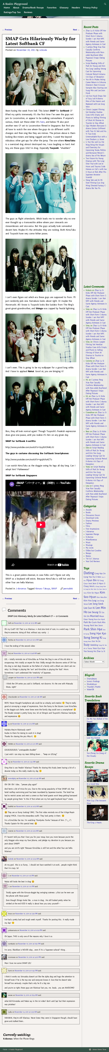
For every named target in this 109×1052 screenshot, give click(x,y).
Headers (76, 7)
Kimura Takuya (42, 588)
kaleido (10, 859)
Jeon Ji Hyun (98, 583)
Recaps (88, 553)
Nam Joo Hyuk (99, 619)
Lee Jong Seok (95, 603)
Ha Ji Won (97, 577)
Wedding (94, 645)
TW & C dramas (92, 559)
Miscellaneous (91, 540)
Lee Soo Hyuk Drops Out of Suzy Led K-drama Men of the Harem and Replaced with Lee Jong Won (96, 101)
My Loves (89, 548)
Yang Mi (101, 645)
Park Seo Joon (96, 625)
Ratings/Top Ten (12, 12)
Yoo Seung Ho (90, 651)
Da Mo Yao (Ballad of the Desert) (97, 720)
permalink (68, 588)
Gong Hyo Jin (99, 573)
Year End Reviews (93, 561)
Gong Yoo (88, 577)
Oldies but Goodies (93, 551)
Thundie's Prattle (93, 687)
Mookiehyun (92, 684)
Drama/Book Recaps (33, 7)
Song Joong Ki (93, 637)
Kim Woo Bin (102, 597)
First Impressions (92, 529)
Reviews (28, 12)
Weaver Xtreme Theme (99, 1049)
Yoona (90, 648)
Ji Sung (97, 586)
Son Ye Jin (96, 641)
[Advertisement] (96, 238)
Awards (89, 510)
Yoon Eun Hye (99, 648)
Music (88, 542)
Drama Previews (92, 521)
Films (88, 526)
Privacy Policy (90, 7)
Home (7, 7)
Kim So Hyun (93, 593)
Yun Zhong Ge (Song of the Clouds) (96, 754)
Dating (89, 573)
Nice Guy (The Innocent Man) (96, 802)
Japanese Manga (92, 534)
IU (98, 580)
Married (94, 616)
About (16, 7)
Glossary (64, 7)
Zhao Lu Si (101, 651)
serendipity (12, 778)
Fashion (89, 523)
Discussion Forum (93, 515)
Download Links (92, 518)
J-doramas (21, 588)
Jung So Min (89, 589)
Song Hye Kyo (98, 633)
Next (76, 30)
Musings (89, 545)
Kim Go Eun (98, 589)
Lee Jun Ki (89, 607)
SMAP (54, 588)
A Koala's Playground (15, 4)
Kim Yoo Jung (90, 600)
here (42, 121)
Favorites (51, 7)
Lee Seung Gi (94, 612)
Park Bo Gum (90, 622)
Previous (7, 30)
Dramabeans (92, 679)
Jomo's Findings (93, 681)
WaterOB (90, 689)
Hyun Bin (91, 580)
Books (88, 512)
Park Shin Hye (93, 629)
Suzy (87, 644)
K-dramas (89, 537)
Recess (88, 556)
